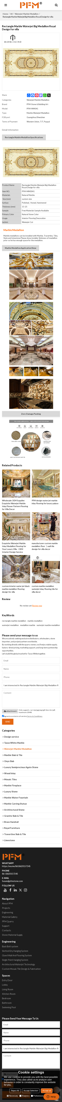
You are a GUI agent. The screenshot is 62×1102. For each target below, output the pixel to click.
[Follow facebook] (10, 890)
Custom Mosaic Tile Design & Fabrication (21, 969)
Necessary (13, 1096)
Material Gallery (9, 917)
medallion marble (27, 625)
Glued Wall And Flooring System (17, 955)
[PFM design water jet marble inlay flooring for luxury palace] (46, 483)
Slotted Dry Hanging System (15, 951)
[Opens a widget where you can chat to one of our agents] (51, 1097)
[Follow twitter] (20, 890)
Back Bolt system (10, 946)
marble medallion (35, 621)
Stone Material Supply (12, 935)
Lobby (5, 984)
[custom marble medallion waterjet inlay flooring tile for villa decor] (46, 569)
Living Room (7, 989)
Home (5, 14)
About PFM (7, 903)
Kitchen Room (8, 994)
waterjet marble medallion (48, 625)
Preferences (38, 1096)
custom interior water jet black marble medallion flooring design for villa (16, 589)
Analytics (26, 1096)
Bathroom (7, 1002)
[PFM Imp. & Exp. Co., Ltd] (31, 5)
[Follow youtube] (5, 890)
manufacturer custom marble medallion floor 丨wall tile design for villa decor (45, 546)
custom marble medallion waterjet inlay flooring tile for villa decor (45, 589)
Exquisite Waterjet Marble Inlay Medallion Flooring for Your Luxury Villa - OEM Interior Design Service (14, 547)
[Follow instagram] (25, 890)
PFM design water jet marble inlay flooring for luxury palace (45, 502)
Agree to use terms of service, (23, 716)
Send (7, 721)
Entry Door (7, 980)
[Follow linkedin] (15, 890)
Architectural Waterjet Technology (18, 964)
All (11, 14)
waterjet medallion (10, 625)
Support (5, 926)
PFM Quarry (8, 921)
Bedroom (6, 998)
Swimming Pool (9, 1007)
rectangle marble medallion (14, 621)
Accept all (47, 1091)
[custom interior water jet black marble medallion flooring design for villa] (16, 569)
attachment (11, 711)
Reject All (15, 1091)
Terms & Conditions (34, 716)
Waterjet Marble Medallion (26, 14)
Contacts (6, 930)
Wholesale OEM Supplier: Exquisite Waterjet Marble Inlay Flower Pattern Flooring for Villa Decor (15, 504)
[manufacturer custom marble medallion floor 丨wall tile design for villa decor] (46, 526)
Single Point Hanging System (15, 960)
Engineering (7, 912)
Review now (37, 606)
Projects (6, 908)
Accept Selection (31, 1091)
